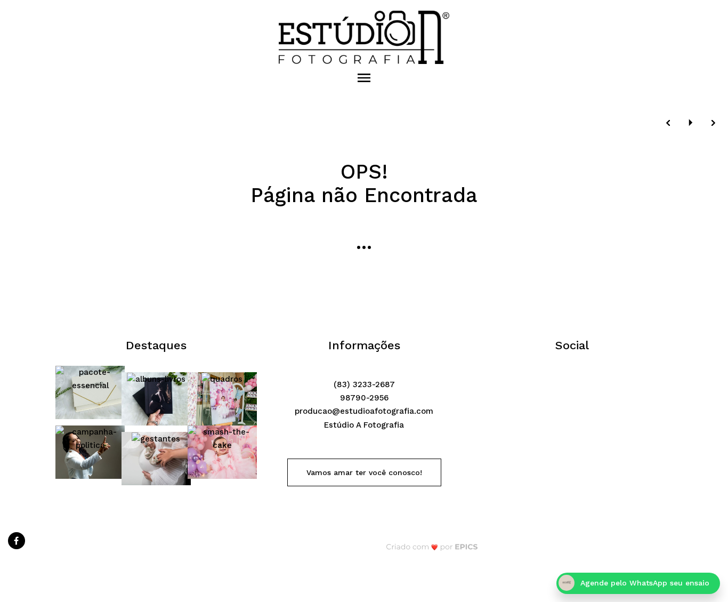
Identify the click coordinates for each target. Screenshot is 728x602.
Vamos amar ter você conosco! (364, 472)
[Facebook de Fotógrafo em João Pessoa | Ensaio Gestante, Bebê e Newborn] (17, 539)
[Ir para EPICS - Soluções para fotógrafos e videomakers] (432, 546)
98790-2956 (364, 398)
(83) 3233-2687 (364, 384)
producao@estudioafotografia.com (364, 411)
